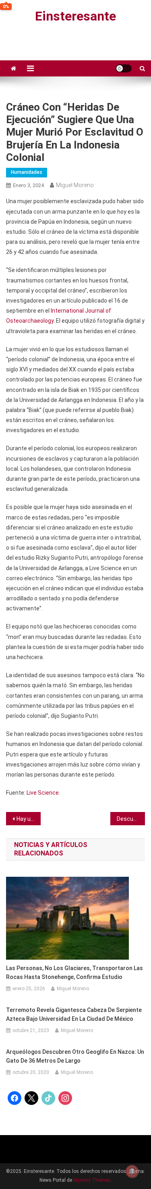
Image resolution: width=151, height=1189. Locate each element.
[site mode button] (124, 68)
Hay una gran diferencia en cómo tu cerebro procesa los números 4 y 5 (29, 819)
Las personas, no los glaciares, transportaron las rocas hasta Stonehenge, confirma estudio (74, 972)
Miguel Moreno (75, 185)
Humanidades (26, 172)
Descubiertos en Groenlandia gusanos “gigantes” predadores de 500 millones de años (131, 819)
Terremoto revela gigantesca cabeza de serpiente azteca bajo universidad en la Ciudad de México (74, 1014)
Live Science (43, 792)
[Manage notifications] (132, 1171)
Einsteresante (75, 16)
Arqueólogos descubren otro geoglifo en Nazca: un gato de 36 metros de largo (75, 1056)
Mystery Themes (91, 1180)
